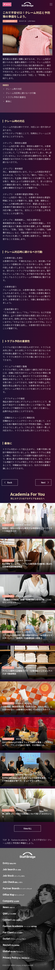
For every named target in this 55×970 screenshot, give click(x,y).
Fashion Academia (19, 839)
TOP (5, 839)
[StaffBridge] (27, 4)
